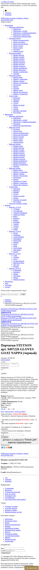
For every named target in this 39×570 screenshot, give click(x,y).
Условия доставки (11, 506)
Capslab (16, 224)
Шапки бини (17, 77)
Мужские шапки (15, 75)
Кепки (7, 523)
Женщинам (9, 114)
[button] (32, 568)
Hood (15, 244)
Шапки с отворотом (20, 94)
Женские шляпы (15, 144)
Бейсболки (17, 29)
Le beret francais (18, 261)
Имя (2, 548)
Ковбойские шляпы (12, 528)
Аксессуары (13, 96)
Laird (15, 255)
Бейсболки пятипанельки (22, 36)
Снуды (15, 103)
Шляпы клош (18, 146)
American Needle (19, 215)
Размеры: (4, 407)
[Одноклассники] (7, 447)
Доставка (8, 285)
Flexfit (15, 233)
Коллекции (9, 281)
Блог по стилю (10, 494)
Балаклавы (17, 85)
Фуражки (16, 49)
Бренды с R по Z (15, 268)
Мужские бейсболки (16, 27)
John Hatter (17, 250)
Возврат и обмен (11, 510)
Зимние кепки (18, 51)
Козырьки (16, 124)
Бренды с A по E (15, 207)
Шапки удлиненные (20, 83)
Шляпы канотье (19, 61)
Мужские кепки (14, 38)
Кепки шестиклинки (20, 44)
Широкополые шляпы (13, 530)
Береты (15, 87)
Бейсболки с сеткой (20, 31)
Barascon (16, 218)
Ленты (15, 107)
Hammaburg (17, 239)
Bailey (15, 216)
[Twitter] (4, 447)
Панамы (16, 74)
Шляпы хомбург (19, 59)
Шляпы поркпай (19, 62)
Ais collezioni (17, 211)
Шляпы (7, 526)
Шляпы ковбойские (20, 68)
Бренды (7, 205)
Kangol (15, 252)
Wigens (15, 278)
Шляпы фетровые (19, 70)
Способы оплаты (11, 508)
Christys (16, 226)
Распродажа (9, 541)
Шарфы (16, 101)
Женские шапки (14, 168)
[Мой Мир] (11, 447)
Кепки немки (18, 48)
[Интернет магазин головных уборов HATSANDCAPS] (19, 20)
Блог (6, 283)
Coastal (15, 228)
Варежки (16, 99)
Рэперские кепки (11, 521)
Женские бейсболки (16, 116)
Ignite (15, 246)
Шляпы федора (18, 55)
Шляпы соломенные (20, 72)
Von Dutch (16, 276)
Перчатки (16, 98)
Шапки (7, 537)
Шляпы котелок (19, 64)
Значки (15, 109)
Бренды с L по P (15, 253)
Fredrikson (16, 235)
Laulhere (16, 257)
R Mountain (17, 270)
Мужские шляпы (15, 53)
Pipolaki (16, 266)
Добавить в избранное (19, 441)
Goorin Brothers (18, 237)
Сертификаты (10, 497)
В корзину (5, 437)
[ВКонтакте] (2, 447)
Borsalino (16, 222)
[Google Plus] (9, 447)
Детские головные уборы (18, 203)
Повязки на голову (20, 181)
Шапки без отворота (20, 92)
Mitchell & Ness (18, 263)
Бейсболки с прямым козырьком (24, 33)
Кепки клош (17, 131)
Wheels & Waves (19, 279)
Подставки (17, 112)
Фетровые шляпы (11, 534)
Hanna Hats (17, 241)
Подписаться (6, 553)
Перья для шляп (19, 105)
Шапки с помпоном (20, 79)
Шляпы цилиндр (19, 66)
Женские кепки (14, 127)
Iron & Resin (17, 248)
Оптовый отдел (10, 496)
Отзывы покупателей (12, 492)
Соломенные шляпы (12, 536)
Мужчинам (9, 25)
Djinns (15, 229)
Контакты (8, 490)
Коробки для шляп (19, 111)
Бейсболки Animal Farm (21, 35)
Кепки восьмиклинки (21, 40)
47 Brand (16, 209)
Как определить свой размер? (13, 412)
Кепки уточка (18, 46)
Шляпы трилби (18, 57)
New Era (16, 265)
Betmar (15, 220)
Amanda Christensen (20, 213)
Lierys (15, 259)
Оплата (7, 287)
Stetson (15, 274)
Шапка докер (18, 90)
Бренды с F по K (15, 231)
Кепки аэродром (19, 42)
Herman (16, 242)
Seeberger (16, 272)
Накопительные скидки (13, 512)
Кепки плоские (18, 137)
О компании (9, 488)
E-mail (3, 550)
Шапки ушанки (18, 81)
